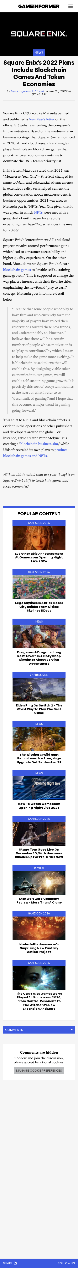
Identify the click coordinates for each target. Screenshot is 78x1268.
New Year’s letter (41, 119)
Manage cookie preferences (39, 1070)
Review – (39, 900)
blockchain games (17, 270)
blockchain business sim (39, 444)
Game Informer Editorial (27, 91)
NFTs (38, 213)
